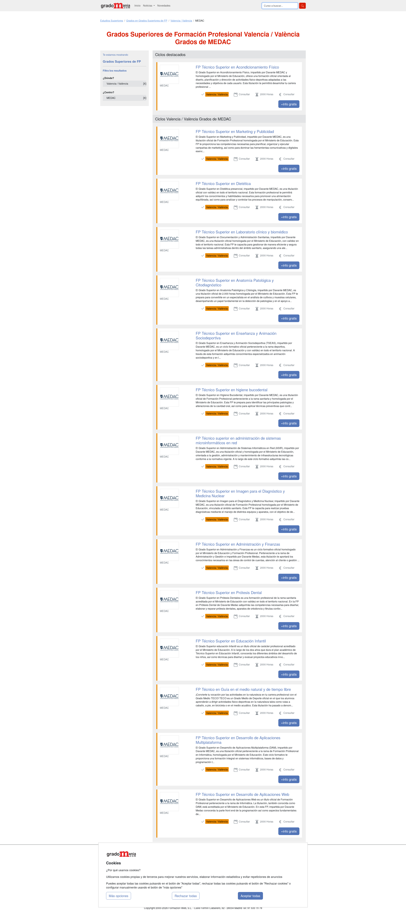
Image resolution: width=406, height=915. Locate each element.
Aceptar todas (250, 895)
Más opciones (118, 895)
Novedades (163, 5)
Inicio (137, 5)
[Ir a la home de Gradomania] (115, 5)
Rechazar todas (186, 895)
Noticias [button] (148, 5)
